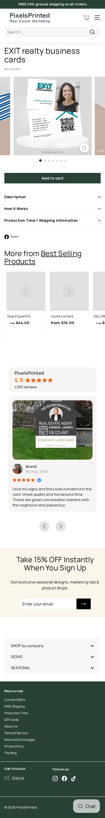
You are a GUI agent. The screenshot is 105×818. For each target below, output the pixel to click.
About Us (10, 726)
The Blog (10, 753)
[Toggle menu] (92, 645)
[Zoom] (84, 148)
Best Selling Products (43, 257)
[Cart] (86, 17)
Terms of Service (16, 733)
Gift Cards (11, 719)
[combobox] (52, 32)
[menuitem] (52, 645)
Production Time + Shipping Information (41, 220)
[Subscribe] (83, 604)
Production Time (16, 713)
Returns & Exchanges (19, 739)
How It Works (16, 208)
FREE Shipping (14, 706)
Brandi (31, 466)
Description (15, 196)
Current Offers (14, 700)
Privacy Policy (14, 746)
